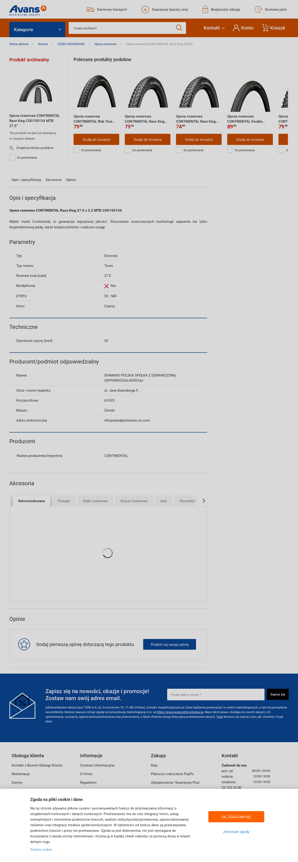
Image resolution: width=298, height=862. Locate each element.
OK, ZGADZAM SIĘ (236, 816)
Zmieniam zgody (236, 831)
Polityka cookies (41, 849)
